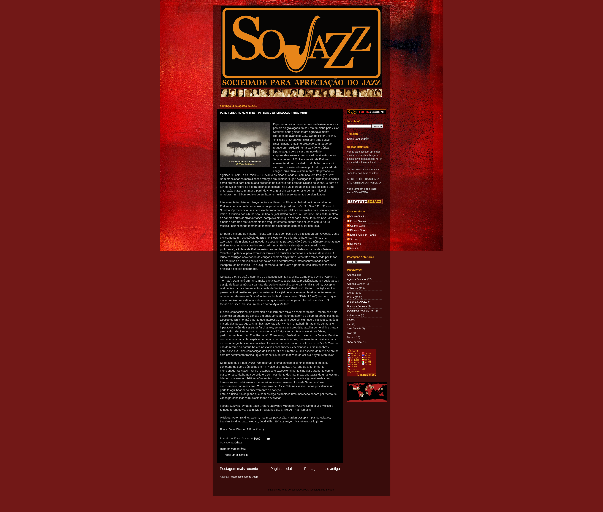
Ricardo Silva (357, 230)
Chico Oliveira (358, 216)
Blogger (330, 489)
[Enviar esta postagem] (268, 438)
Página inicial (281, 469)
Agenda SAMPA (356, 283)
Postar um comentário (236, 454)
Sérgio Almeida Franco (363, 234)
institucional (353, 315)
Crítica (238, 442)
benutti (354, 248)
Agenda (351, 274)
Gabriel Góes (357, 225)
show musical (354, 342)
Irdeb (350, 319)
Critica (350, 292)
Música (351, 337)
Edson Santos (358, 221)
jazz (349, 324)
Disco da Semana (357, 306)
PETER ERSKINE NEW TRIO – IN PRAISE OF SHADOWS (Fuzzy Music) (264, 112)
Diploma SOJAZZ (357, 301)
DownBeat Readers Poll (360, 310)
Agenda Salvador (357, 279)
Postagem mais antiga (322, 469)
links (349, 333)
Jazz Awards (354, 328)
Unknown (355, 244)
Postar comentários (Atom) (244, 476)
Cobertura (352, 288)
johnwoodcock (300, 489)
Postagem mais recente (239, 469)
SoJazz (354, 239)
